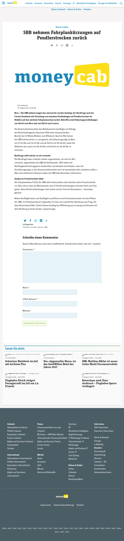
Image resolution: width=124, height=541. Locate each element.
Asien (39, 458)
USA (39, 465)
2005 (113, 528)
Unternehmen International (19, 458)
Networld (73, 459)
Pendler (34, 227)
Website (26, 311)
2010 (86, 528)
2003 (57, 532)
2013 (71, 528)
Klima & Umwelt (58, 9)
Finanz (58, 3)
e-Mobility (99, 445)
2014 (66, 528)
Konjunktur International (18, 465)
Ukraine (97, 458)
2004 (119, 528)
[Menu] (3, 3)
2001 (67, 532)
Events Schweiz (14, 438)
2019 (40, 528)
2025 (9, 528)
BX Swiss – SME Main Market (50, 435)
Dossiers (87, 9)
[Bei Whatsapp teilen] (62, 45)
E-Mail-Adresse (30, 299)
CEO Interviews (101, 428)
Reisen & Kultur (75, 9)
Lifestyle (72, 472)
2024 (14, 528)
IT (74, 3)
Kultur (71, 469)
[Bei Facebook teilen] (57, 45)
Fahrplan (26, 227)
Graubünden (13, 445)
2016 (56, 528)
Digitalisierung (75, 435)
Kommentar (29, 250)
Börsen (40, 469)
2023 (19, 528)
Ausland (38, 3)
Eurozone (41, 462)
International (13, 455)
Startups (67, 3)
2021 (29, 528)
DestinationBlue (76, 479)
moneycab (24, 105)
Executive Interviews (103, 431)
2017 (50, 528)
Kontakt (80, 505)
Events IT (73, 452)
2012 (76, 528)
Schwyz (10, 449)
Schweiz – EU (100, 462)
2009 (92, 528)
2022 (24, 528)
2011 (81, 528)
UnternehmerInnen (102, 472)
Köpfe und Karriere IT (78, 449)
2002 (62, 532)
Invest (40, 449)
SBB (45, 227)
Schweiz (28, 3)
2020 (35, 528)
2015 (61, 528)
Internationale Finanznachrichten (52, 438)
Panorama (11, 469)
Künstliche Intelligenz (86, 3)
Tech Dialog (74, 456)
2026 (4, 528)
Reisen (40, 227)
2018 (45, 528)
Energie (97, 441)
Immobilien (99, 465)
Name (26, 288)
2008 (97, 528)
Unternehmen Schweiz (17, 428)
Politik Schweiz (14, 431)
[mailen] (72, 45)
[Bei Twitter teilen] (52, 45)
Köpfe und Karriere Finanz (49, 442)
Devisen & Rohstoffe (46, 472)
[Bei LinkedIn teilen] (67, 45)
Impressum (45, 505)
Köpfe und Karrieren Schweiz (20, 442)
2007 (103, 528)
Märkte (40, 455)
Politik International (16, 462)
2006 (108, 528)
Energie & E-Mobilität (107, 3)
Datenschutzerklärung (64, 505)
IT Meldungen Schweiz (79, 438)
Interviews (48, 3)
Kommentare (100, 469)
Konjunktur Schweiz (16, 435)
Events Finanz (43, 445)
